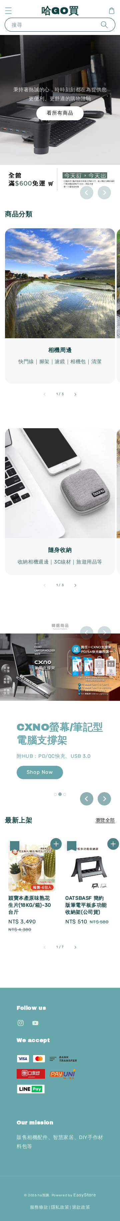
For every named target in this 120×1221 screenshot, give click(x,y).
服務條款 (39, 1207)
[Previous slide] (86, 192)
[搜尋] (104, 24)
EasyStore (84, 1194)
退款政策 (81, 1207)
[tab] (55, 794)
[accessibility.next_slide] (75, 394)
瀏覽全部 (105, 820)
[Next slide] (104, 192)
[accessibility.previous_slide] (45, 394)
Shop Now (40, 772)
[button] (8, 10)
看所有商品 (60, 113)
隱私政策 (60, 1207)
